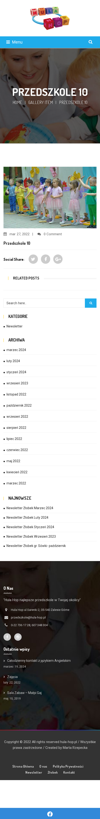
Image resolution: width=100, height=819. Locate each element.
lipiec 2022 (14, 439)
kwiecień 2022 (17, 472)
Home (17, 102)
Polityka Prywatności (68, 766)
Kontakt (69, 772)
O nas (43, 766)
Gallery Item (40, 102)
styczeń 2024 (16, 372)
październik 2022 (19, 405)
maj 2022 (13, 461)
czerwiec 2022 (17, 450)
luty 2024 (13, 361)
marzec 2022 (16, 483)
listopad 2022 (16, 394)
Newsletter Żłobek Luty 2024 (27, 517)
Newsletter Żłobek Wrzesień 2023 (31, 536)
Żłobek (53, 772)
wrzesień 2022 (17, 416)
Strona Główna (23, 766)
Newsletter (15, 326)
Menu (17, 42)
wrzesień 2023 (17, 383)
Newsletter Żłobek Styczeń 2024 (30, 527)
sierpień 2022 (16, 428)
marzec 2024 (16, 350)
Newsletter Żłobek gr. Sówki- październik (36, 546)
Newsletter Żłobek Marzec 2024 (30, 508)
